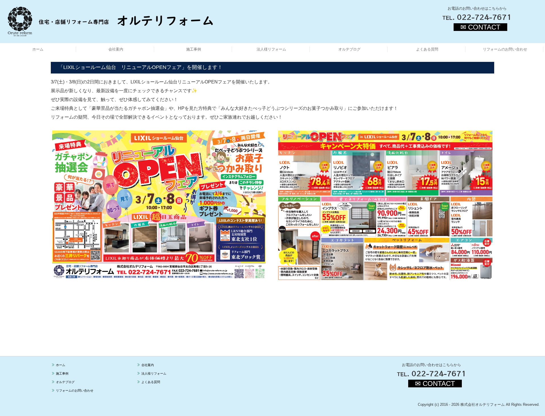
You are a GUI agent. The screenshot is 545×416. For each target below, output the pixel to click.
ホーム (37, 49)
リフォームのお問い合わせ (505, 49)
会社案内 (115, 49)
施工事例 (193, 49)
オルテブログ (349, 49)
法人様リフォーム (271, 49)
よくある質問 (427, 49)
